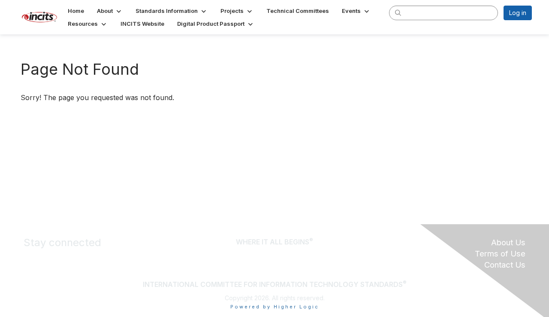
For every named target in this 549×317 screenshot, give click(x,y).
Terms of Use (500, 254)
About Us (508, 242)
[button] (109, 10)
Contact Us (504, 265)
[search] (398, 12)
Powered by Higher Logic (274, 307)
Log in (517, 12)
